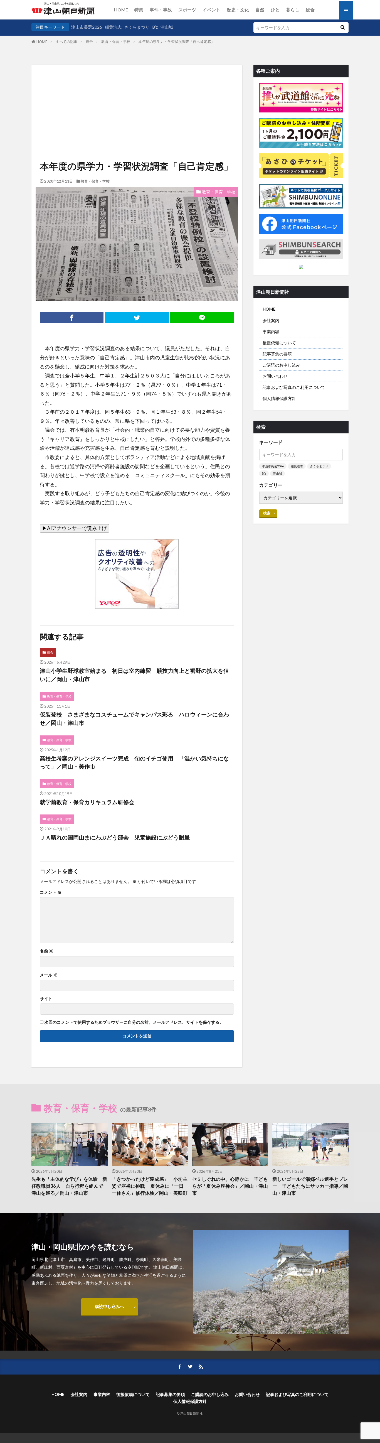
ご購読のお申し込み (281, 364)
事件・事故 (161, 9)
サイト (46, 999)
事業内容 (271, 331)
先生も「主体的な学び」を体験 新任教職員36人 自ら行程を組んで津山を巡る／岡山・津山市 (69, 1186)
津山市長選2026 (86, 27)
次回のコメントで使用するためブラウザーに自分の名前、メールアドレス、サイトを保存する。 (134, 1022)
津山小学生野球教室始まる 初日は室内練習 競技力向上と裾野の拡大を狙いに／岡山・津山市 (134, 674)
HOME (121, 9)
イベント (211, 9)
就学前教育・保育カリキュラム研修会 (87, 802)
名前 (46, 951)
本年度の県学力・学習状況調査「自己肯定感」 (176, 41)
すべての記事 (66, 41)
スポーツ (187, 9)
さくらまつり (136, 27)
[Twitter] (137, 317)
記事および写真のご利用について (294, 387)
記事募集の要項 (277, 353)
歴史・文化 (238, 9)
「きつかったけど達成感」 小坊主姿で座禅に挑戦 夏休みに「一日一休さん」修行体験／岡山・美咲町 (149, 1186)
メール (48, 975)
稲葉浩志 (113, 27)
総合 (310, 9)
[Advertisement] (137, 94)
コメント (50, 892)
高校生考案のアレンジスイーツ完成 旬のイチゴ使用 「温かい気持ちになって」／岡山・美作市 (134, 762)
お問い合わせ (275, 376)
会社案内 (271, 320)
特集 (138, 9)
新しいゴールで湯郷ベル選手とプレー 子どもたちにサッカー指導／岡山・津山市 (310, 1186)
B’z (155, 27)
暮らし (292, 9)
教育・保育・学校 (115, 41)
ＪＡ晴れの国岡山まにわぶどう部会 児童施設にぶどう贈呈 (115, 837)
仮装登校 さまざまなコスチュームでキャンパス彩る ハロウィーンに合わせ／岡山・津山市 (134, 718)
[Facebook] (71, 317)
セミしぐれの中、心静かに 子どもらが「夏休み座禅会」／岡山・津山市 (230, 1186)
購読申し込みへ (109, 1306)
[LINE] (202, 317)
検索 (266, 513)
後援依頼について (279, 342)
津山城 (167, 27)
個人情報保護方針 (279, 398)
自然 (259, 9)
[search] (342, 27)
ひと (275, 9)
